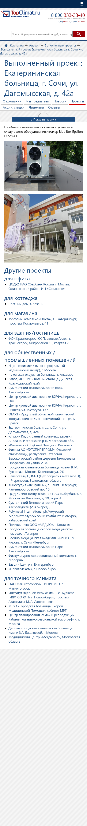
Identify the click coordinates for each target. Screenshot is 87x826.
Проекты (77, 101)
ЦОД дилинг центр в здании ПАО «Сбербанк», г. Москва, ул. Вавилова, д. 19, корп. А (45, 495)
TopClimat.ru (20, 16)
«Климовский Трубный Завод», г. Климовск (40, 445)
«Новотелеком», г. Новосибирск (32, 568)
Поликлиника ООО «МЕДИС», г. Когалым (39, 524)
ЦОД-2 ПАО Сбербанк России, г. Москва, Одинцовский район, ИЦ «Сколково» (39, 286)
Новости (60, 101)
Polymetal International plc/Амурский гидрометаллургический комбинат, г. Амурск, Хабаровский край (42, 515)
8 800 (68, 15)
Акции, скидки (13, 107)
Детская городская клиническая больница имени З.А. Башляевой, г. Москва (40, 630)
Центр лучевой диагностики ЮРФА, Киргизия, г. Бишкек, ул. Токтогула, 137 (44, 407)
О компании (12, 101)
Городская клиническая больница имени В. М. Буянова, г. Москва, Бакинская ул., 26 (43, 469)
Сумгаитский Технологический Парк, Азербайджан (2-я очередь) (35, 504)
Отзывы (54, 107)
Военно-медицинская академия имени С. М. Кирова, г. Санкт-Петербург (41, 540)
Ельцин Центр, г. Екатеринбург (31, 564)
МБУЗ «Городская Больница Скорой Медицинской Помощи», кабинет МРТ (37, 608)
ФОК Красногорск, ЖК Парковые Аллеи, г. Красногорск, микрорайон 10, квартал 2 (39, 340)
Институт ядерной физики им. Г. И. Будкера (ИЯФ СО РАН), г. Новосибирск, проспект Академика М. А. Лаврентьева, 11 (41, 597)
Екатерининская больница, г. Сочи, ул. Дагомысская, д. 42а (37, 429)
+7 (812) (78, 22)
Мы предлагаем (37, 101)
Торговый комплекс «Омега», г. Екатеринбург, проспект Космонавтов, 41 (42, 321)
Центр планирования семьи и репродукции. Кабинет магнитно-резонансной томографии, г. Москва (44, 619)
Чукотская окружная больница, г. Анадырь (40, 374)
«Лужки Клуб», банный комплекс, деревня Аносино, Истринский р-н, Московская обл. (41, 438)
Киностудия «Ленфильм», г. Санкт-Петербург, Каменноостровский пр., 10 (42, 487)
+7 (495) (63, 22)
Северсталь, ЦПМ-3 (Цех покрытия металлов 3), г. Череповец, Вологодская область (44, 478)
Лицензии (36, 107)
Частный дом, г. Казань (25, 303)
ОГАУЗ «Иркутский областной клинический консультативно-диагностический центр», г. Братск (41, 418)
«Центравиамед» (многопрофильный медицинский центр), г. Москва (36, 367)
